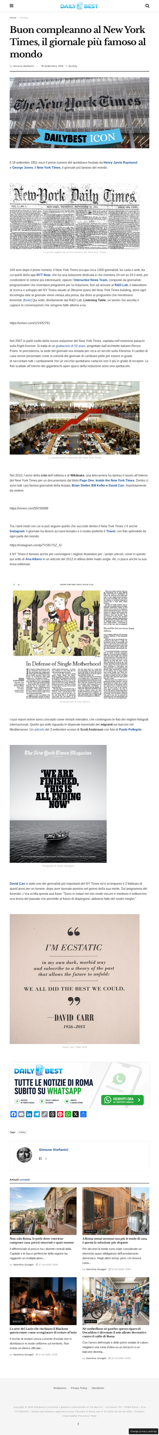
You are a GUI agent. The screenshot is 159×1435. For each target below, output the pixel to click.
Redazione (60, 1388)
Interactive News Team (90, 280)
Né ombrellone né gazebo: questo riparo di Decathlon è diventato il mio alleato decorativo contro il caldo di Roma (114, 1332)
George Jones (22, 167)
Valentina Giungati (23, 1264)
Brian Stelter (81, 485)
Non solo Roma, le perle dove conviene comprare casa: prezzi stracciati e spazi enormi (42, 1240)
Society (24, 17)
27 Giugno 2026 (48, 1264)
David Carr (116, 485)
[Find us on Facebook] (78, 1424)
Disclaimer (98, 1388)
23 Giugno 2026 (120, 1269)
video (22, 1132)
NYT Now (43, 275)
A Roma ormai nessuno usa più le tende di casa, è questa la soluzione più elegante (114, 1240)
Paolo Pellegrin (130, 729)
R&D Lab (121, 285)
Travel (110, 531)
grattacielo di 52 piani (70, 346)
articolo (39, 729)
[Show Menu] (11, 6)
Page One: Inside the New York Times (107, 480)
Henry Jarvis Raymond (120, 162)
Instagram (17, 531)
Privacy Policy (79, 1388)
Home (13, 17)
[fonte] (27, 300)
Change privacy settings (143, 1431)
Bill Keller (98, 485)
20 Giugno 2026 (120, 1358)
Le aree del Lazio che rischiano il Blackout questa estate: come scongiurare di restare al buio (43, 1330)
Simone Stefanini (23, 66)
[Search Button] (147, 6)
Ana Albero (33, 559)
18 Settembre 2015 (52, 66)
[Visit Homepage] (79, 6)
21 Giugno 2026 (47, 1354)
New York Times (48, 167)
